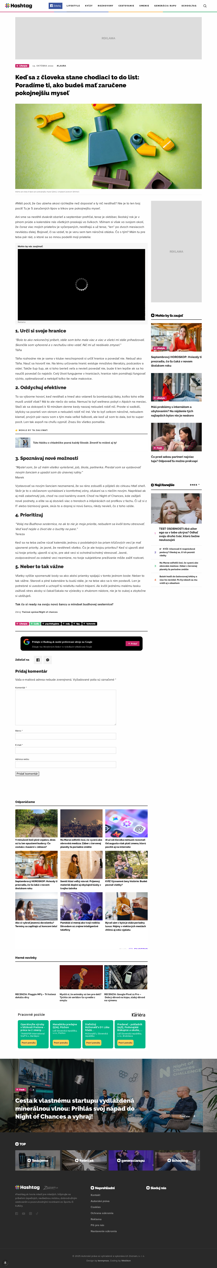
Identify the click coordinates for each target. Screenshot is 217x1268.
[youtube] (23, 1214)
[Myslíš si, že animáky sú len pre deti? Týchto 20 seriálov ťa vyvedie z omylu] (81, 977)
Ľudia (36, 624)
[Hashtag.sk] (18, 5)
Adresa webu (22, 759)
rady (68, 624)
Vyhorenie (90, 624)
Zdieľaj (57, 5)
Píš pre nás (97, 1225)
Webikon (126, 1260)
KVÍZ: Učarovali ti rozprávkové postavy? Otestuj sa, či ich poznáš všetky (177, 552)
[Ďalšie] (199, 1160)
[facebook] (16, 1214)
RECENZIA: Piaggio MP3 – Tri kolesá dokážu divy (35, 996)
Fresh (159, 448)
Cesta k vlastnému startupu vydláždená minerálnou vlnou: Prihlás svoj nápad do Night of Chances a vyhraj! (75, 1108)
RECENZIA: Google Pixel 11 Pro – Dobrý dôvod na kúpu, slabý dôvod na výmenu (124, 997)
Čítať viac (185, 1116)
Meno (19, 730)
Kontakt (95, 1194)
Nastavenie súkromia (104, 1231)
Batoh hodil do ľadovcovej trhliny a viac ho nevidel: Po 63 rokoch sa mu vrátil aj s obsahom (178, 579)
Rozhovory (105, 6)
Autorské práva (100, 1201)
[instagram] (30, 1214)
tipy (78, 624)
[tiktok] (37, 1214)
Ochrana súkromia (102, 1213)
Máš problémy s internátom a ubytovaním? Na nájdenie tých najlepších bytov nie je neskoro (172, 411)
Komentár (21, 687)
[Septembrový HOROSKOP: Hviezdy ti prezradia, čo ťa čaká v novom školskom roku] (176, 337)
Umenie (144, 6)
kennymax (103, 1260)
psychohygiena (52, 624)
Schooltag (189, 6)
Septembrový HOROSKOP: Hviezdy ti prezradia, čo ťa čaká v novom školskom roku (176, 361)
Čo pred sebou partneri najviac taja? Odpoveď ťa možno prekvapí (174, 459)
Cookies (96, 1206)
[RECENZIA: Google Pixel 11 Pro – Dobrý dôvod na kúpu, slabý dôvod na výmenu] (125, 977)
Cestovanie (126, 6)
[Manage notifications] (5, 1262)
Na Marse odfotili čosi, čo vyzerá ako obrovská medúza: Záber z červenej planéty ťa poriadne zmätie (179, 566)
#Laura (61, 66)
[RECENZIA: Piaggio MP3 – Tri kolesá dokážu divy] (36, 977)
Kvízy (89, 6)
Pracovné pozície (31, 1014)
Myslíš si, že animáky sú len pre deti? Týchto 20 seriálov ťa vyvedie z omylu (80, 997)
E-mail (19, 745)
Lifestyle (73, 6)
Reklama (96, 1219)
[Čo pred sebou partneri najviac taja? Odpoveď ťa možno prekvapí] (176, 437)
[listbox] (190, 485)
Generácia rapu (165, 6)
